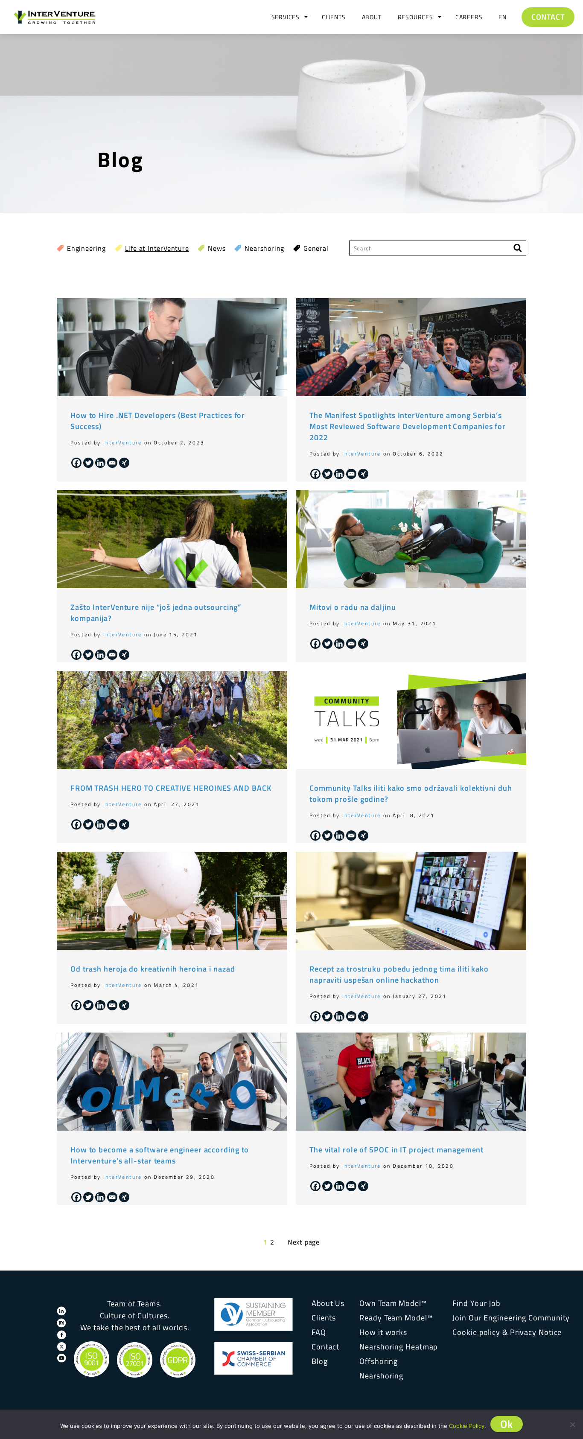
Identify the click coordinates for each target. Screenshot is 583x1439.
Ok (506, 1424)
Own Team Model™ (393, 1303)
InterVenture (122, 442)
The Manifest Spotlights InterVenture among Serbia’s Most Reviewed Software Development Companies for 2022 (407, 426)
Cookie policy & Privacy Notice (507, 1332)
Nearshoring (264, 248)
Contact (548, 17)
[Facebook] (76, 463)
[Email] (112, 463)
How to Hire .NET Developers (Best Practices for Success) (157, 420)
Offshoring (378, 1361)
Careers (469, 16)
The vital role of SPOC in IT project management (396, 1149)
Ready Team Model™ (395, 1317)
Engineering (86, 248)
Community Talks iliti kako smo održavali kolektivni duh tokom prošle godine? (410, 793)
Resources (415, 16)
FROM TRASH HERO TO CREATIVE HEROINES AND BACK (171, 788)
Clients (334, 16)
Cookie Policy (466, 1425)
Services (285, 16)
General (316, 248)
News (216, 248)
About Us (328, 1303)
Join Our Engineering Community (511, 1317)
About (372, 16)
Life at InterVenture (157, 248)
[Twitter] (88, 463)
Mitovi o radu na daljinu (352, 607)
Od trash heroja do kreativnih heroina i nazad (152, 969)
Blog (320, 1361)
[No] (572, 1424)
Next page (304, 1242)
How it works (383, 1332)
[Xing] (124, 463)
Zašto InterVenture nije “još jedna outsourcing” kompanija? (155, 612)
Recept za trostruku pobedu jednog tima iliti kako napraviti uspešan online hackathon (399, 974)
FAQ (319, 1332)
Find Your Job (476, 1303)
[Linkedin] (100, 463)
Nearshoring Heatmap (398, 1346)
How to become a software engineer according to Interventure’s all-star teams (159, 1155)
